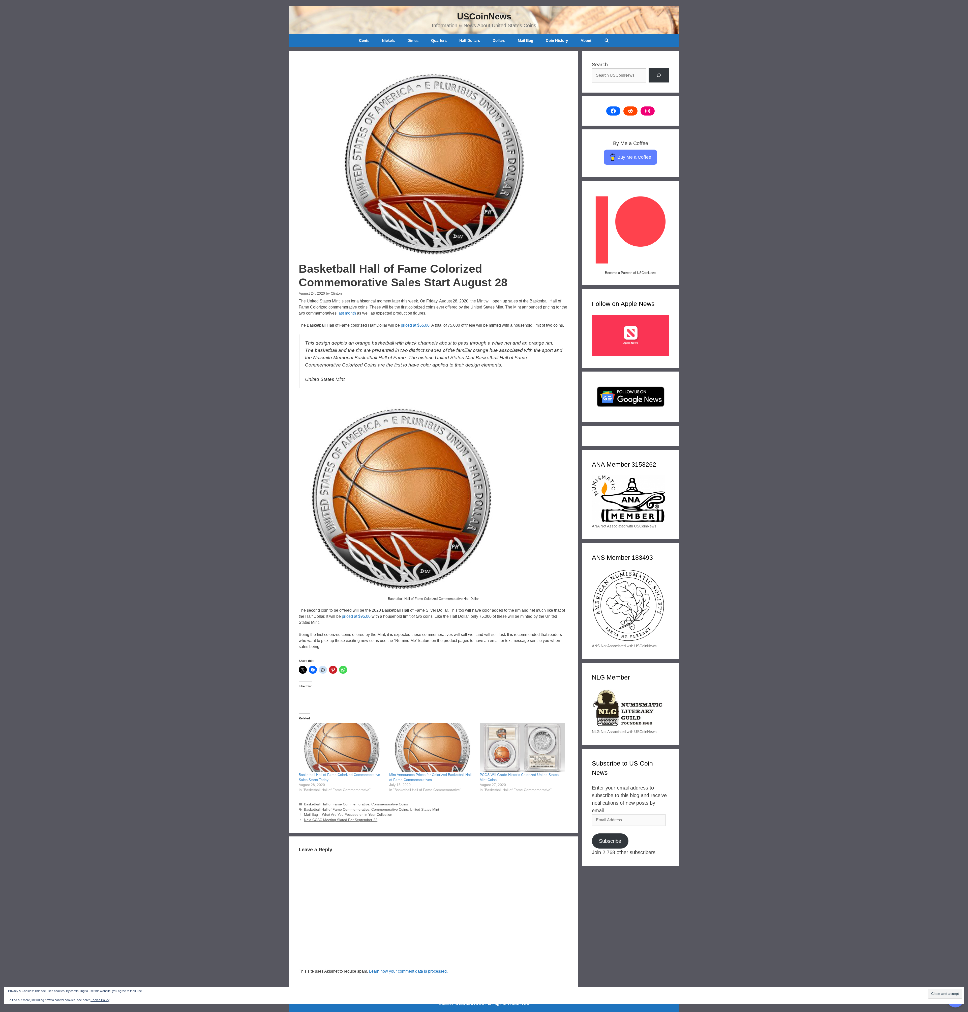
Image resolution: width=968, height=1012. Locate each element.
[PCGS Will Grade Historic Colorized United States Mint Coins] (522, 747)
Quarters (439, 40)
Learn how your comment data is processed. (408, 971)
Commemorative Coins (389, 804)
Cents (364, 40)
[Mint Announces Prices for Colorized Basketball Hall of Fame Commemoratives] (432, 747)
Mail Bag (525, 40)
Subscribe (610, 841)
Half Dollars (469, 40)
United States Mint (424, 809)
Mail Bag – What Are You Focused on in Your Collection (348, 815)
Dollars (499, 40)
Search (600, 64)
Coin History (557, 40)
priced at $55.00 (415, 325)
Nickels (388, 40)
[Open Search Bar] (606, 40)
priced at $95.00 (356, 616)
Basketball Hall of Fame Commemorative (336, 804)
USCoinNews (484, 16)
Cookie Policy (99, 1000)
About (586, 40)
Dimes (412, 40)
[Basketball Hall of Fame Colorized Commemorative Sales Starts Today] (341, 747)
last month (347, 313)
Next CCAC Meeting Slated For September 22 (340, 820)
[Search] (659, 75)
